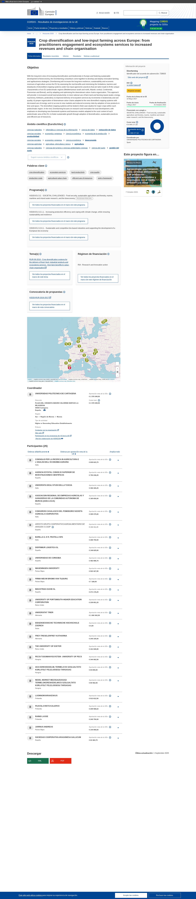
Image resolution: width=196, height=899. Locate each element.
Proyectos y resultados (58, 28)
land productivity (78, 172)
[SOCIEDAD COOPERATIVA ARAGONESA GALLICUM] (70, 360)
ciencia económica (73, 134)
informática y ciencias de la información (61, 130)
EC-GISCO (111, 379)
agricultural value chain (57, 178)
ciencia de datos (88, 130)
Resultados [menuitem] (77, 56)
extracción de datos (107, 130)
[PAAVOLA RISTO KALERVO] (105, 321)
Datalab (97, 28)
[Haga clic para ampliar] (118, 460)
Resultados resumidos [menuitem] (51, 56)
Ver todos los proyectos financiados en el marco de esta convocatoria (48, 306)
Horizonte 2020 (48, 33)
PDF (62, 761)
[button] (116, 12)
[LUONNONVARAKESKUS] (103, 322)
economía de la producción (96, 134)
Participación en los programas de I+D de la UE (60, 436)
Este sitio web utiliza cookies (30, 895)
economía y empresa (53, 134)
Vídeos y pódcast (76, 28)
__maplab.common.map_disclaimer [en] (64, 381)
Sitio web (50, 433)
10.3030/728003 (132, 85)
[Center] (117, 372)
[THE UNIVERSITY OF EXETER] (66, 344)
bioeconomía (90, 140)
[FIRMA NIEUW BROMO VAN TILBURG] (79, 338)
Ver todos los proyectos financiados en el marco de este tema (48, 275)
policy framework (105, 178)
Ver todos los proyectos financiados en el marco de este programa (58, 205)
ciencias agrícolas (34, 144)
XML (40, 761)
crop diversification (36, 172)
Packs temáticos (41, 28)
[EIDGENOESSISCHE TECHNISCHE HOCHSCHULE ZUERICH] (82, 350)
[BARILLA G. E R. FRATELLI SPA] (84, 355)
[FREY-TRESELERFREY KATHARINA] (79, 346)
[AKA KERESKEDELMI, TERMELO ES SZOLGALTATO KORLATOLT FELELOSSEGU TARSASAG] (94, 353)
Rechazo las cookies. (164, 895)
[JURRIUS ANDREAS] (78, 341)
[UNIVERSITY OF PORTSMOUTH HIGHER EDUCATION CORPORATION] (69, 344)
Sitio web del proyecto (138, 77)
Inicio (30, 28)
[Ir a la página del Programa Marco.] (31, 42)
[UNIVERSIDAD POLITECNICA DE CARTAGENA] (69, 367)
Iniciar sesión (104, 13)
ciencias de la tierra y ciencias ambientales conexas (67, 148)
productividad (33, 136)
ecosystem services (58, 172)
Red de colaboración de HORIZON (60, 438)
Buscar (105, 28)
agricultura (79, 144)
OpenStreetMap (62, 379)
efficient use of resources (82, 178)
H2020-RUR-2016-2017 (40, 298)
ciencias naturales (34, 130)
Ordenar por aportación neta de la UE (73, 453)
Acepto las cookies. (131, 895)
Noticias (88, 28)
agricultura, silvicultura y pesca (58, 144)
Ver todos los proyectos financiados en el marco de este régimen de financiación (97, 278)
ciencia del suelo (98, 148)
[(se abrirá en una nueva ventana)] (45, 11)
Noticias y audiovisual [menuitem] (91, 56)
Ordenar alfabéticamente (38, 452)
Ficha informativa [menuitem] (34, 56)
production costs (35, 178)
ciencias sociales (34, 134)
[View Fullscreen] (117, 363)
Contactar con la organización (58, 430)
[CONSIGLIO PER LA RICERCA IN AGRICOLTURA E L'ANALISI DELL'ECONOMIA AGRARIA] (87, 360)
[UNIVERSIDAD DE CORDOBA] (66, 363)
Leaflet (29, 379)
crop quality (94, 172)
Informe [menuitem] (66, 56)
